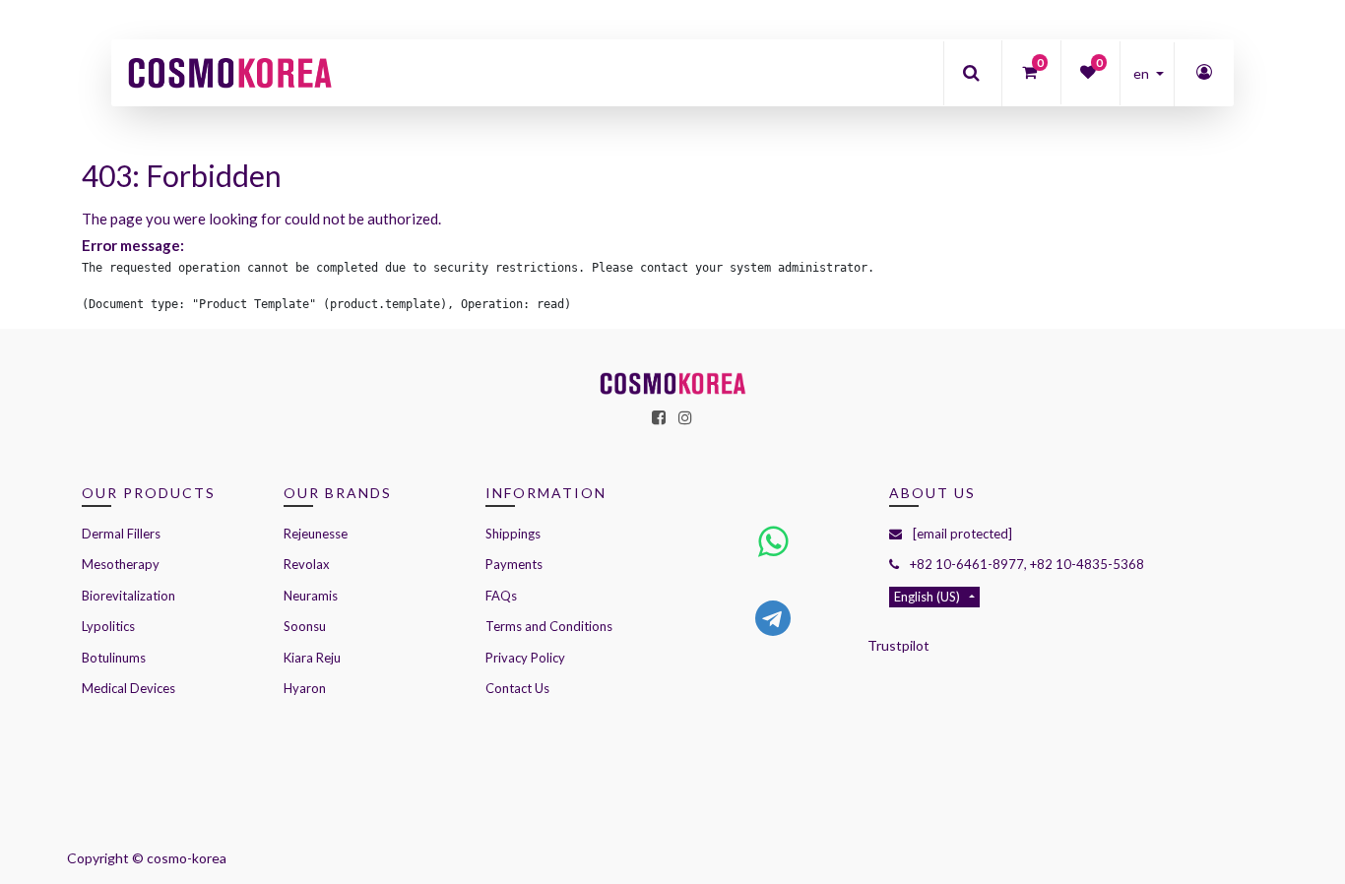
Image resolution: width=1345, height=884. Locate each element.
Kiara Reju (312, 657)
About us (932, 492)
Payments (514, 564)
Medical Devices (128, 688)
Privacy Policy (525, 657)
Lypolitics (108, 626)
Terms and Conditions (548, 626)
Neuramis (311, 595)
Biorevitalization (128, 595)
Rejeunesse (317, 533)
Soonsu (305, 626)
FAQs (501, 595)
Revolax (307, 564)
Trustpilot (898, 645)
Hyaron (305, 688)
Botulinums (114, 657)
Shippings (513, 533)
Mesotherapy (121, 564)
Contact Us (517, 688)
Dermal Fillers (121, 533)
